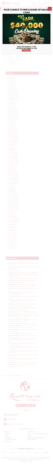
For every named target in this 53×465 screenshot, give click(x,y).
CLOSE (49, 8)
